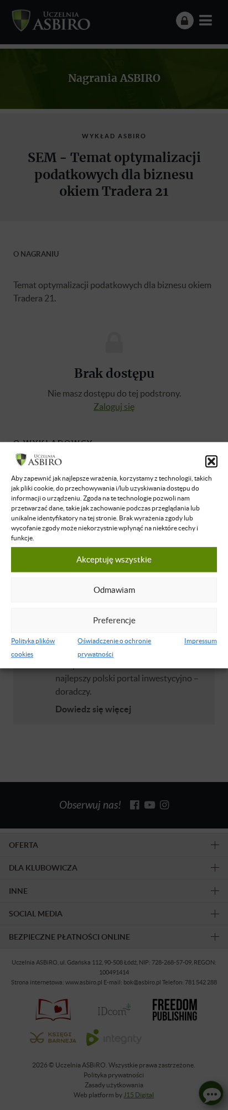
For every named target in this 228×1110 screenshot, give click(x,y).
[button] (211, 461)
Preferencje (114, 621)
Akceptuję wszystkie (114, 560)
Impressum (200, 641)
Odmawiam (114, 590)
